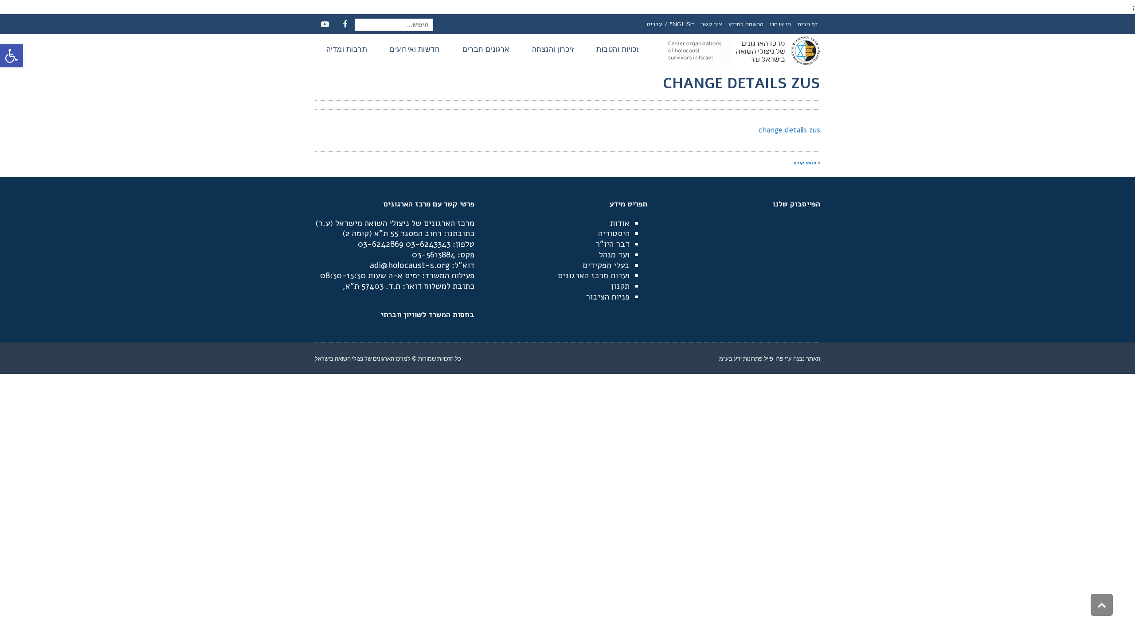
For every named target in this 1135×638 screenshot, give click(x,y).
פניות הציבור (608, 297)
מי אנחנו (780, 24)
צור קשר (711, 24)
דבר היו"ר (612, 244)
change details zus (789, 130)
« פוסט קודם (806, 163)
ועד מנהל (614, 255)
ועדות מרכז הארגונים (594, 275)
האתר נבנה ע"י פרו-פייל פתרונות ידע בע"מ (769, 358)
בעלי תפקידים (606, 265)
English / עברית (670, 24)
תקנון (620, 286)
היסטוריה (614, 233)
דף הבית (807, 24)
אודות (620, 223)
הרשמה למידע (745, 24)
